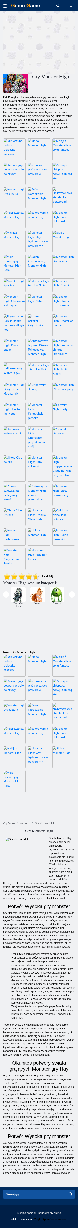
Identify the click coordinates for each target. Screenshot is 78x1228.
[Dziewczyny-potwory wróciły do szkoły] (14, 174)
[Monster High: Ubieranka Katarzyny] (14, 303)
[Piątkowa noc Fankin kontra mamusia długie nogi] (14, 325)
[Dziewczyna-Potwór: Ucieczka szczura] (14, 149)
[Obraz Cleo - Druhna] (14, 517)
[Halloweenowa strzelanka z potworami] (63, 197)
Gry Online (26, 1219)
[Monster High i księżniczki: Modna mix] (14, 391)
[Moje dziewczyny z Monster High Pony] (14, 265)
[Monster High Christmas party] (63, 391)
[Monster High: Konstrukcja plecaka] (39, 413)
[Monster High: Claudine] (63, 285)
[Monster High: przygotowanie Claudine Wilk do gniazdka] (63, 468)
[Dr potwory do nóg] (39, 391)
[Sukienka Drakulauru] (63, 439)
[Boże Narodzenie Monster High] (39, 197)
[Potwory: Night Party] (63, 413)
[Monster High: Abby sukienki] (39, 468)
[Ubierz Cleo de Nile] (14, 468)
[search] (70, 1194)
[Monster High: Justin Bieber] (63, 371)
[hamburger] (5, 5)
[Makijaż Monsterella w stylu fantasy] (63, 149)
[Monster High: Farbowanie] (14, 537)
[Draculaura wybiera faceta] (14, 439)
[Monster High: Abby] (39, 303)
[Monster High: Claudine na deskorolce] (63, 303)
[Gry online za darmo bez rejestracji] (25, 5)
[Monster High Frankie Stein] (39, 285)
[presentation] (6, 594)
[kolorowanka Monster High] (14, 219)
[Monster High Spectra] (14, 285)
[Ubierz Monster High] (39, 537)
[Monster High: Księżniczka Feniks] (14, 559)
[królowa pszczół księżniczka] (39, 325)
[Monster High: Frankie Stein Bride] (39, 517)
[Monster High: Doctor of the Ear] (63, 325)
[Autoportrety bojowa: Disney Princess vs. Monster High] (39, 349)
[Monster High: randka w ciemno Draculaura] (63, 349)
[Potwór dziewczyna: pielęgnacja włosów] (14, 495)
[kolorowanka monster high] (39, 219)
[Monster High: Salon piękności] (63, 537)
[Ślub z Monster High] (63, 241)
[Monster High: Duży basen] (14, 349)
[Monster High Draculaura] (14, 197)
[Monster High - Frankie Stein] (39, 371)
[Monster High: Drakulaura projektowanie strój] (39, 439)
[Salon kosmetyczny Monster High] (39, 265)
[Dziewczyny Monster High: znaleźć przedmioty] (39, 495)
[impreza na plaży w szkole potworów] (39, 174)
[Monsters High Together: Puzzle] (39, 559)
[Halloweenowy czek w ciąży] (14, 371)
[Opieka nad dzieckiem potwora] (63, 517)
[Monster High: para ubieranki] (63, 219)
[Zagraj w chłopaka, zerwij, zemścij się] (63, 174)
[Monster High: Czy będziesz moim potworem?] (39, 241)
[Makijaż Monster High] (14, 241)
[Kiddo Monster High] (39, 149)
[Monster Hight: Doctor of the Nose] (14, 413)
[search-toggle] (58, 5)
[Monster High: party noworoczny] (63, 495)
